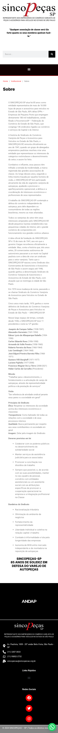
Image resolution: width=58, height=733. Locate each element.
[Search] (52, 54)
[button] (29, 69)
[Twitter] (29, 708)
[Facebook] (29, 698)
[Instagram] (29, 718)
